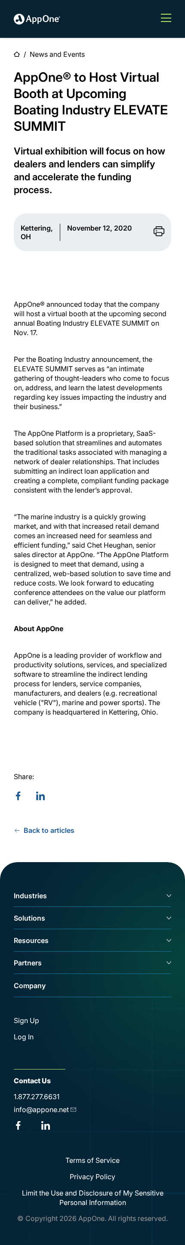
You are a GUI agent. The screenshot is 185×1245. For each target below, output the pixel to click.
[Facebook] (18, 797)
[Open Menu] (166, 19)
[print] (159, 232)
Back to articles (49, 830)
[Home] (37, 19)
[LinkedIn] (40, 797)
